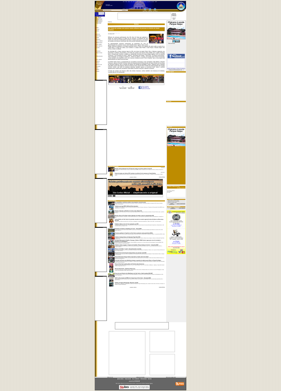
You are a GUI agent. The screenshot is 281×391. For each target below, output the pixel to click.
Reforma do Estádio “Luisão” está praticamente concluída (128, 248)
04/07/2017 (163, 172)
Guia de (174, 13)
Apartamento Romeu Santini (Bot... (174, 201)
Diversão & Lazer (99, 64)
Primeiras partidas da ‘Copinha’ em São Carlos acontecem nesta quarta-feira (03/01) (134, 233)
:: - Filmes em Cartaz (173, 186)
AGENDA (98, 47)
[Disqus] (136, 108)
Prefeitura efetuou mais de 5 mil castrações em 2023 (126, 224)
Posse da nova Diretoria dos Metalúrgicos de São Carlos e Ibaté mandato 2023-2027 (134, 273)
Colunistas (98, 61)
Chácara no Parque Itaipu (172, 202)
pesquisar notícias (133, 177)
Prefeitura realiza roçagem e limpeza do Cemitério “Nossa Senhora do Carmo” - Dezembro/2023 (136, 244)
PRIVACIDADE (143, 378)
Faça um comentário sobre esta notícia (123, 88)
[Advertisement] (101, 103)
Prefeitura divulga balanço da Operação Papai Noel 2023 (127, 237)
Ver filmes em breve (181, 187)
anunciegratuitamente (171, 204)
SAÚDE (97, 37)
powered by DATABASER (134, 381)
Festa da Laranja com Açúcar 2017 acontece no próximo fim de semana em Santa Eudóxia (135, 173)
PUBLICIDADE (128, 378)
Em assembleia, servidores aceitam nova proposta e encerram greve (130, 202)
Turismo (97, 30)
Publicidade (170, 126)
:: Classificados (170, 199)
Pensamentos (98, 66)
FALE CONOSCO (135, 378)
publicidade (105, 80)
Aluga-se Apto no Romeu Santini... (174, 200)
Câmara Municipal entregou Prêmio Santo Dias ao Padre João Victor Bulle (132, 256)
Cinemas (170, 186)
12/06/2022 (163, 167)
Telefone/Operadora (99, 56)
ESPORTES (98, 39)
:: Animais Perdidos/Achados (173, 206)
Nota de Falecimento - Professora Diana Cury (125, 268)
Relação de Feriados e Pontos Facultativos (176, 68)
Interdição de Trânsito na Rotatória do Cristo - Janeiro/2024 (128, 228)
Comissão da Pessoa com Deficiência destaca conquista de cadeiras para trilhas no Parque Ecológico (138, 260)
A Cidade (97, 29)
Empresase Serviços (174, 15)
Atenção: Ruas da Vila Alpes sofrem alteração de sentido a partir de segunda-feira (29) (134, 215)
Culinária (97, 62)
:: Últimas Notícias (112, 200)
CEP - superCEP (99, 59)
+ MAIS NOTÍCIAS (162, 177)
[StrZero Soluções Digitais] (124, 388)
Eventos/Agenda (170, 71)
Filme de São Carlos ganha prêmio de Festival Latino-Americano (129, 264)
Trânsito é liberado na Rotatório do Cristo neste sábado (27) (128, 210)
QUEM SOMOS (120, 378)
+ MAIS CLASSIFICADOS (181, 203)
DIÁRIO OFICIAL (99, 42)
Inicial (97, 27)
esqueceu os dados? (99, 15)
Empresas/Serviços (99, 52)
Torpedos (97, 71)
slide (114, 195)
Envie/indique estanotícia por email (131, 88)
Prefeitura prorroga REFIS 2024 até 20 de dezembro (126, 206)
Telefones (97, 69)
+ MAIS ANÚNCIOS (182, 208)
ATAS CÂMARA (99, 44)
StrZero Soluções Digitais (147, 383)
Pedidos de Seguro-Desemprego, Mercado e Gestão (126, 282)
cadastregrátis (174, 18)
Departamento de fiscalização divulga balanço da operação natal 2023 (130, 252)
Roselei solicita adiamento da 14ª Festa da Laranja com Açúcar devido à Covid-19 (133, 168)
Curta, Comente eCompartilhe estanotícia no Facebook (146, 87)
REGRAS (150, 378)
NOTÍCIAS (98, 34)
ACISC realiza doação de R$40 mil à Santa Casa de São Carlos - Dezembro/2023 (133, 278)
